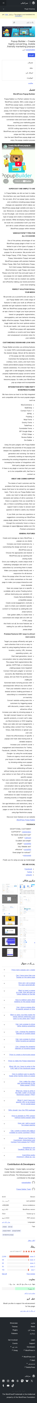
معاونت (30, 83)
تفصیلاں (30, 63)
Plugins (15, 1330)
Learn (33, 1340)
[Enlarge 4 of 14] (32, 920)
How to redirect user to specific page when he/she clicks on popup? (22, 1075)
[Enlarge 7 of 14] (32, 952)
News (33, 1327)
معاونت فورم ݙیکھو (30, 1293)
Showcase (14, 1323)
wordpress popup (8, 1234)
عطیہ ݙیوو (14, 1347)
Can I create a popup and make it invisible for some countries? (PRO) (22, 1131)
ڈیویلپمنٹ (30, 78)
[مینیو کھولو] (3, 3)
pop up (10, 1226)
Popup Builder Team (23, 1189)
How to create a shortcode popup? (22, 1055)
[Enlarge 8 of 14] (15, 886)
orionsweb (27, 855)
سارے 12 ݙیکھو (6, 1222)
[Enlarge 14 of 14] (15, 951)
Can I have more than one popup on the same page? (25, 976)
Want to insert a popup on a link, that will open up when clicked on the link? (25, 992)
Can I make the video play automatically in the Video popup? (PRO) (26, 1083)
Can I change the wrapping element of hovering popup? (25, 1047)
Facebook (28, 869)
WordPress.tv (29, 1350)
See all (4, 1274)
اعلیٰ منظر (31, 1240)
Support (32, 1343)
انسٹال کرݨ (29, 73)
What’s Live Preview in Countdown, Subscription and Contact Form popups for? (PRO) (23, 1140)
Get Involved (13, 1340)
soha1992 (27, 844)
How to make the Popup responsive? (21, 1061)
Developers (31, 1347)
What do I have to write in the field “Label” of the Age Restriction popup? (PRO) (25, 1092)
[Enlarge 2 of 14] (32, 898)
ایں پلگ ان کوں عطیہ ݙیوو (27, 1311)
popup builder (16, 1230)
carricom (28, 838)
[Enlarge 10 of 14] (15, 908)
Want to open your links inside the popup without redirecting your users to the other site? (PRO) (22, 1016)
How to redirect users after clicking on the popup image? (24, 1001)
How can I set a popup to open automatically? (26, 984)
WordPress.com (28, 1357)
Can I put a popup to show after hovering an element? (25, 1040)
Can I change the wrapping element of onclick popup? (25, 1032)
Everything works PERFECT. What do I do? (25, 1156)
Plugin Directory (30, 9)
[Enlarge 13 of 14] (15, 940)
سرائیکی (27, 1376)
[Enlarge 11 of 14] (15, 918)
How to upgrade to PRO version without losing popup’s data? (23, 1117)
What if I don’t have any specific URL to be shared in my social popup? (25, 1102)
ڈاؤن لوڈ (31, 55)
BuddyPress (29, 1367)
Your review (31, 1274)
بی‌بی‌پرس (30, 1364)
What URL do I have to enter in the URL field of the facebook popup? (22, 1067)
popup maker (7, 1230)
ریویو (31, 68)
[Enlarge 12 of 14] (15, 929)
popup (5, 1226)
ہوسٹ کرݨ (31, 1330)
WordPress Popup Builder (26, 820)
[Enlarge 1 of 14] (32, 886)
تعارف (33, 1323)
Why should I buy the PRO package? (21, 1110)
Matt (32, 1360)
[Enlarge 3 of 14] (32, 909)
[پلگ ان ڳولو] (14, 22)
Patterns (14, 1333)
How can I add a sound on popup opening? (26, 1124)
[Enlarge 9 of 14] (15, 897)
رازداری (32, 1333)
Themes (15, 1327)
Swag (15, 1350)
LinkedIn (29, 875)
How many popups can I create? (23, 970)
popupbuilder (30, 50)
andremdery (26, 832)
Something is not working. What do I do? (26, 1148)
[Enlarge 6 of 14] (32, 941)
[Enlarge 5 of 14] (32, 930)
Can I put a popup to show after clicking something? (25, 1025)
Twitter (29, 872)
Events (15, 1343)
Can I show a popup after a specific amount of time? (25, 1008)
